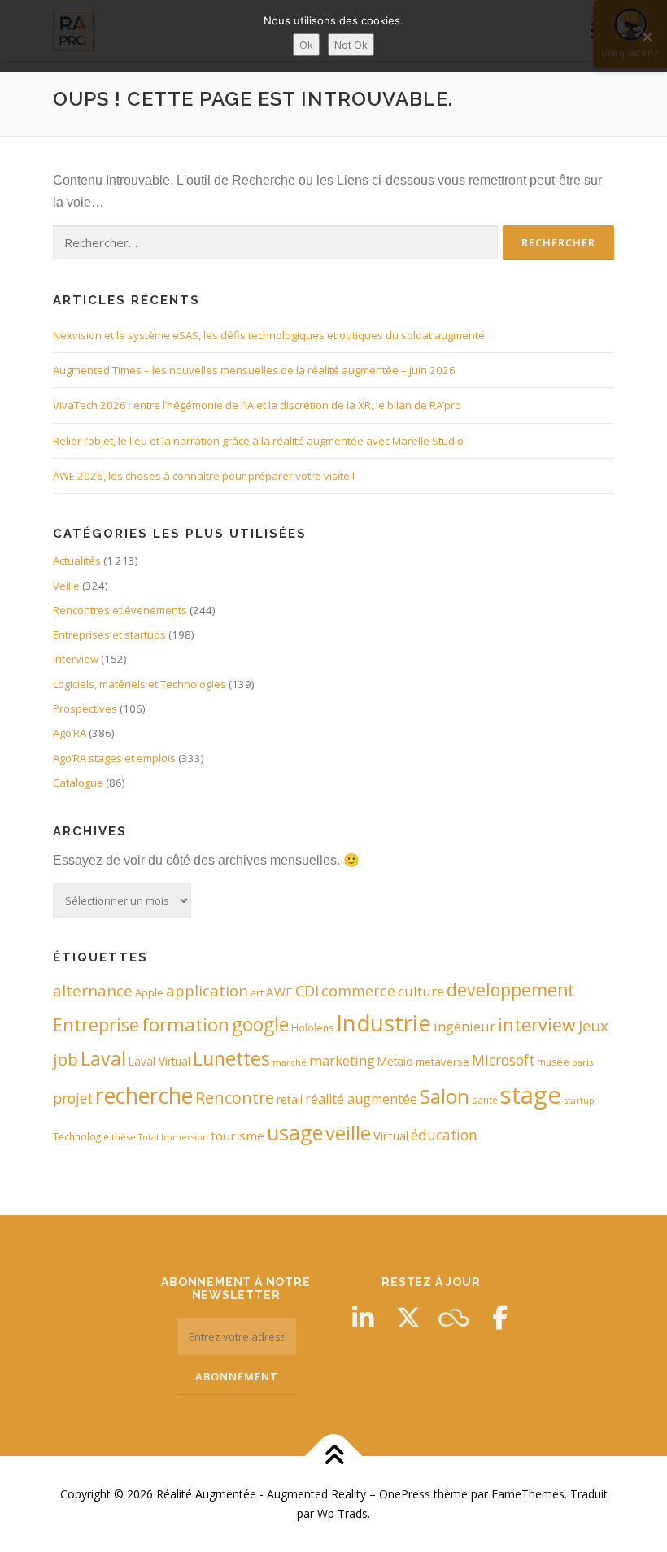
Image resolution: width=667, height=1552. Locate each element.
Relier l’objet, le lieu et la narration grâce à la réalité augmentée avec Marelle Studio (258, 441)
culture (421, 991)
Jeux (593, 1025)
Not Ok (351, 44)
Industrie (383, 1022)
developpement (511, 989)
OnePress (404, 1494)
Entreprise (96, 1024)
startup (579, 1100)
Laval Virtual (159, 1061)
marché (289, 1062)
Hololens (312, 1028)
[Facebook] (499, 1318)
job (65, 1059)
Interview (75, 659)
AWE (279, 991)
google (260, 1024)
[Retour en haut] (334, 1456)
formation (185, 1024)
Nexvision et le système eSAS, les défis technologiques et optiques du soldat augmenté (269, 335)
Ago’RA (69, 733)
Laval (103, 1058)
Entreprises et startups (109, 634)
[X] (408, 1318)
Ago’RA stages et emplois (114, 758)
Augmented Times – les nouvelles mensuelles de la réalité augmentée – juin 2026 (254, 370)
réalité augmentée (361, 1099)
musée (553, 1062)
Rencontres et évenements (120, 610)
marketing (342, 1060)
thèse (123, 1137)
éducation (444, 1135)
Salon (444, 1096)
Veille (66, 585)
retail (290, 1099)
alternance (93, 990)
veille (348, 1133)
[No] (647, 36)
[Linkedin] (363, 1318)
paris (582, 1062)
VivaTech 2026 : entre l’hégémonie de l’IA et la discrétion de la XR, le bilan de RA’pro (257, 405)
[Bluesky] (454, 1318)
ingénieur (464, 1026)
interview (537, 1024)
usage (295, 1132)
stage (530, 1095)
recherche (144, 1095)
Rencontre (234, 1098)
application (207, 990)
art (257, 992)
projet (73, 1098)
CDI (307, 991)
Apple (149, 992)
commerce (358, 991)
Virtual (390, 1136)
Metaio (395, 1061)
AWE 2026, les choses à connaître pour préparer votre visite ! (204, 476)
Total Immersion (173, 1137)
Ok (306, 44)
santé (485, 1099)
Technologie (81, 1136)
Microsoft (503, 1060)
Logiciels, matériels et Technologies (139, 684)
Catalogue (78, 782)
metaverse (442, 1061)
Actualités (77, 560)
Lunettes (231, 1058)
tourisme (237, 1135)
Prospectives (85, 708)
